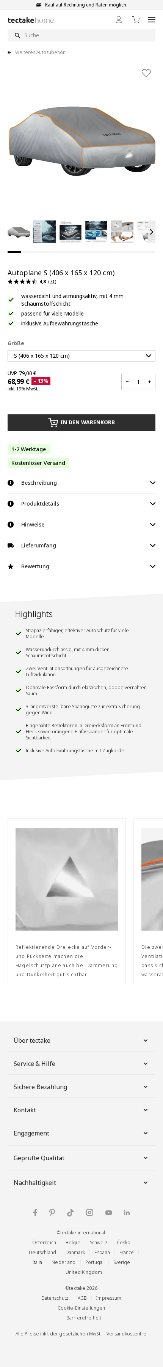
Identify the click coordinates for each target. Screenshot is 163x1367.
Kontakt (25, 1110)
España (102, 1252)
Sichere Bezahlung (40, 1087)
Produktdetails (40, 503)
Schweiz (98, 1242)
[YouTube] (108, 1212)
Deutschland (42, 1252)
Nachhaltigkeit (35, 1182)
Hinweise (32, 524)
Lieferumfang (38, 545)
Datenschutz (54, 1298)
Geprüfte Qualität (39, 1158)
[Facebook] (35, 1212)
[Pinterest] (52, 1212)
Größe (16, 343)
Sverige (121, 1262)
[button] (19, 231)
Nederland (63, 1262)
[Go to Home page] (31, 20)
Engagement (31, 1133)
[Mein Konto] (119, 19)
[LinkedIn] (127, 1212)
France (126, 1252)
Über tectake (32, 1040)
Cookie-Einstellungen (81, 1308)
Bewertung (35, 566)
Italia (37, 1262)
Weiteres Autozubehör (40, 52)
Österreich (44, 1242)
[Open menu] (151, 19)
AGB (82, 1298)
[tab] (14, 252)
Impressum (108, 1298)
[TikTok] (70, 1212)
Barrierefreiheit (83, 1318)
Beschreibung (39, 482)
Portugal (94, 1262)
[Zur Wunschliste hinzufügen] (146, 73)
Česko (124, 1242)
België (73, 1242)
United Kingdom (84, 1272)
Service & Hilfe (34, 1063)
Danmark (75, 1252)
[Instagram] (89, 1212)
